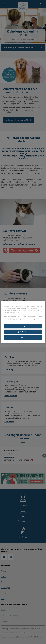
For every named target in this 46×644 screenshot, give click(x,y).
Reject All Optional (23, 332)
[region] (23, 322)
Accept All (23, 337)
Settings (23, 326)
